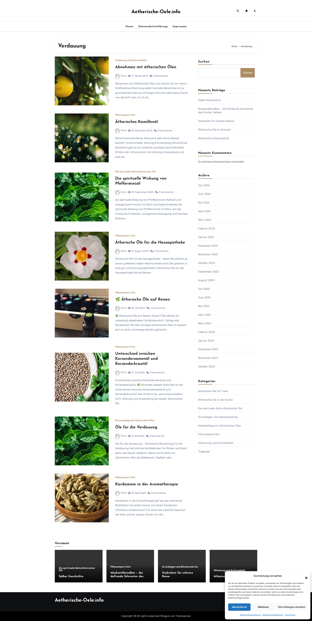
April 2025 (204, 314)
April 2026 (204, 211)
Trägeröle (204, 451)
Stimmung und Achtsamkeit (131, 60)
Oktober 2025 (206, 263)
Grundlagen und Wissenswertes (218, 417)
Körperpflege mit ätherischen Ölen (134, 420)
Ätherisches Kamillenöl (136, 122)
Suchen (204, 61)
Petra (124, 76)
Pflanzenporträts (125, 115)
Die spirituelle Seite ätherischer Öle (135, 172)
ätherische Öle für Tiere (213, 391)
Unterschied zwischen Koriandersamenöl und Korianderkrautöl (136, 359)
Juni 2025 (204, 297)
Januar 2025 (206, 340)
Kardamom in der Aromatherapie (146, 484)
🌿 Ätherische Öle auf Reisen (142, 300)
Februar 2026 (206, 228)
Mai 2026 (204, 202)
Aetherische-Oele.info (155, 11)
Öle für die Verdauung (136, 427)
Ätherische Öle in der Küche (215, 399)
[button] (304, 576)
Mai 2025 (203, 306)
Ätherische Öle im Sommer (214, 129)
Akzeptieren (239, 607)
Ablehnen (263, 607)
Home (129, 26)
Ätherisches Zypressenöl (213, 138)
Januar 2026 (206, 237)
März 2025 (204, 323)
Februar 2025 (206, 332)
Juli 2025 (204, 288)
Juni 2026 (204, 194)
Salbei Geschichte (209, 100)
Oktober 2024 (206, 366)
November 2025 (208, 254)
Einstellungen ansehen (291, 607)
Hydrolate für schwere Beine (216, 121)
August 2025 (206, 280)
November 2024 (208, 358)
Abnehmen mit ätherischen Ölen (145, 67)
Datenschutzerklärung (250, 615)
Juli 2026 (204, 185)
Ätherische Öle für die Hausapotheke (150, 243)
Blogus (165, 616)
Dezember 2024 (208, 349)
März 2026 (204, 219)
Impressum (290, 615)
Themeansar (182, 616)
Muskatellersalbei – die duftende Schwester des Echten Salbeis (126, 576)
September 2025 (208, 271)
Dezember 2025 (208, 245)
